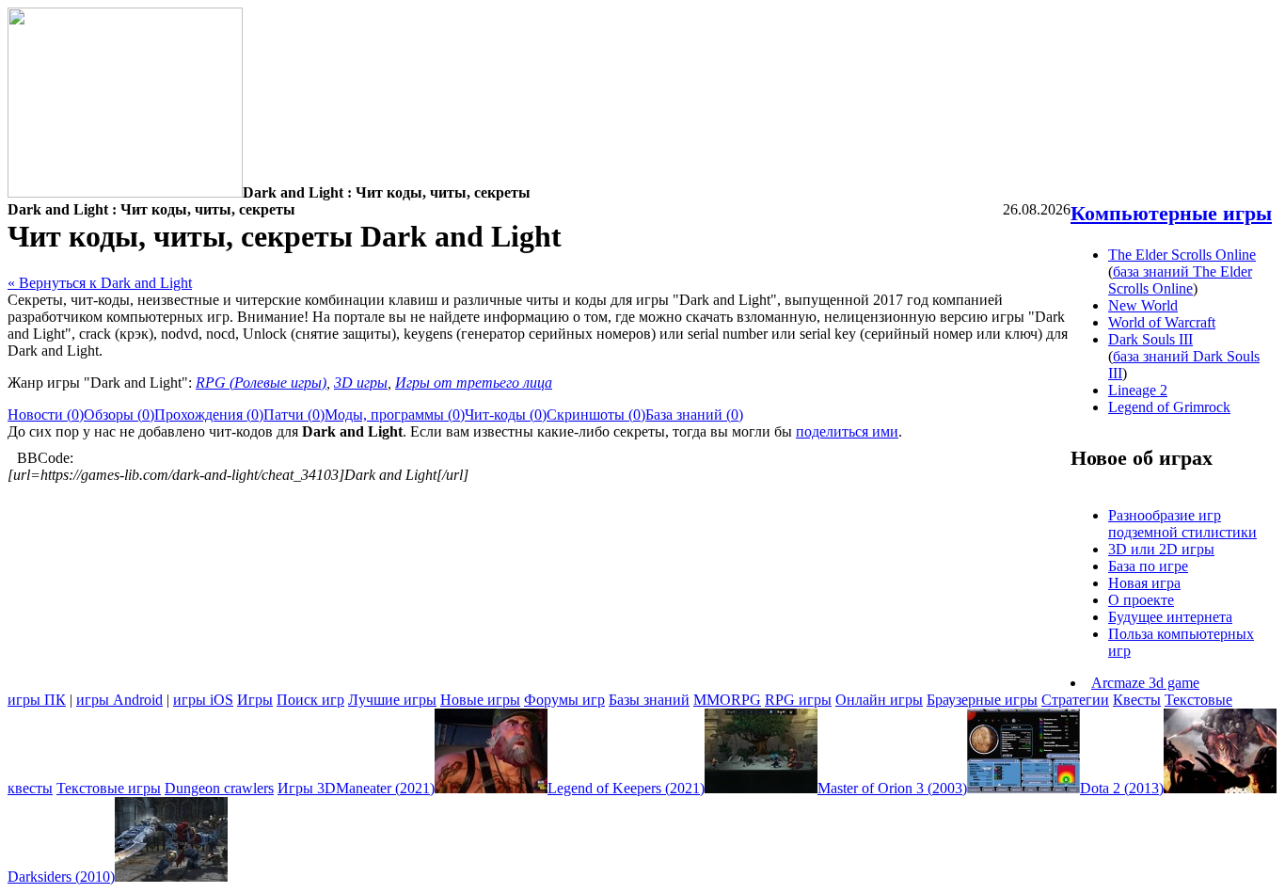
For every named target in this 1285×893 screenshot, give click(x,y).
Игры (255, 700)
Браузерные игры (982, 700)
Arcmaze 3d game (1145, 683)
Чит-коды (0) (506, 415)
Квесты (1137, 700)
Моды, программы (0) (395, 415)
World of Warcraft (1161, 322)
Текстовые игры (108, 788)
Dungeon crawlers (219, 788)
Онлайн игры (879, 700)
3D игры (361, 383)
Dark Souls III (1150, 339)
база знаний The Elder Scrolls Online (1180, 279)
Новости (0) (46, 415)
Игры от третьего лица (473, 383)
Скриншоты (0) (596, 415)
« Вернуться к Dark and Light (100, 283)
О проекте (1141, 600)
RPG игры (798, 700)
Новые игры (480, 700)
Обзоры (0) (119, 415)
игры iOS (203, 700)
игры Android (119, 700)
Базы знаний (649, 700)
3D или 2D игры (1161, 549)
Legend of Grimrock (1169, 407)
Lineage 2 (1137, 390)
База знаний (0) (694, 415)
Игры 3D (307, 788)
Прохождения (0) (208, 415)
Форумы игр (564, 700)
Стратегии (1075, 700)
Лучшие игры (392, 700)
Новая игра (1144, 583)
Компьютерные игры (1171, 213)
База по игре (1148, 566)
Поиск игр (310, 700)
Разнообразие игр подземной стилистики (1182, 523)
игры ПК (37, 700)
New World (1143, 305)
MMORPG (727, 700)
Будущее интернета (1170, 617)
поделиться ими (847, 431)
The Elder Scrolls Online (1182, 255)
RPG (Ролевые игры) (261, 383)
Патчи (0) (294, 415)
